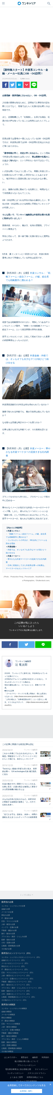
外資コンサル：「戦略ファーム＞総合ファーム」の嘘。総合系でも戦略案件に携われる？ (28, 276)
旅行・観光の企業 (8, 934)
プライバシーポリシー (26, 1065)
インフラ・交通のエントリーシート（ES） (17, 979)
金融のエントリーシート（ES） (13, 960)
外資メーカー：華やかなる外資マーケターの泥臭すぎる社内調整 (28, 452)
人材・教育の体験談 (9, 1027)
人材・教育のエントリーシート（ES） (16, 976)
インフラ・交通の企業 (9, 927)
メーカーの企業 (7, 912)
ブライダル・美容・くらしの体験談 (15, 1039)
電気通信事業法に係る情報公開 (18, 1069)
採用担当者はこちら (35, 1077)
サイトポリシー (41, 1069)
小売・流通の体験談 (9, 1045)
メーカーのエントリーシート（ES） (15, 963)
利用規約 (45, 1057)
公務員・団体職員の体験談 (11, 1048)
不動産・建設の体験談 (9, 1033)
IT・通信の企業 (7, 918)
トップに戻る (26, 895)
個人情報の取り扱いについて (26, 1061)
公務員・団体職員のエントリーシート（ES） (18, 997)
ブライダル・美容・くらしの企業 (14, 937)
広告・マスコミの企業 (9, 921)
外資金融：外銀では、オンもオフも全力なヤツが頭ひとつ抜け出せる (27, 359)
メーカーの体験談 (8, 1015)
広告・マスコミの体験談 (10, 1024)
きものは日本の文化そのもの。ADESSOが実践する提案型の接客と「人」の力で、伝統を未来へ (19, 802)
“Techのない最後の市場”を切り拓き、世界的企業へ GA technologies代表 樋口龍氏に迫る (19, 771)
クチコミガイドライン (37, 1073)
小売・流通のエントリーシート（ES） (16, 994)
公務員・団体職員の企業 (10, 946)
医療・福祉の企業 (8, 940)
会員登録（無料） (26, 1091)
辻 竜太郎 (21, 664)
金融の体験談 (6, 1012)
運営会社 (24, 1057)
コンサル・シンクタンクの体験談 (14, 1008)
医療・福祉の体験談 (9, 1042)
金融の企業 (5, 909)
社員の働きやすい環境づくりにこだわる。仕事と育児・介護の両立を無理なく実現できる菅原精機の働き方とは (19, 786)
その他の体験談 (7, 1051)
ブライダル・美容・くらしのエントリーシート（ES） (22, 988)
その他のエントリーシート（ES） (14, 1000)
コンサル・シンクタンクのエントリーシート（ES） (21, 957)
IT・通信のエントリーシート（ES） (15, 969)
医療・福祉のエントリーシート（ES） (16, 991)
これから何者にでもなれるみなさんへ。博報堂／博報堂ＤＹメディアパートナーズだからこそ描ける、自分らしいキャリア (19, 756)
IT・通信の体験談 (8, 1021)
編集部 (35, 1057)
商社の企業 (5, 915)
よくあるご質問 (16, 1077)
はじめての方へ (10, 1057)
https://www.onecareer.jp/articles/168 (29, 696)
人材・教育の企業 (8, 924)
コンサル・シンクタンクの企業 (13, 906)
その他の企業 (6, 949)
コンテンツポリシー (15, 1073)
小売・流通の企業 (8, 943)
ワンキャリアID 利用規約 (26, 1081)
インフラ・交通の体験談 (10, 1030)
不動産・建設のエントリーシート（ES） (17, 982)
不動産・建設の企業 (9, 930)
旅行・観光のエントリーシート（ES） (16, 985)
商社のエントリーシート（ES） (13, 966)
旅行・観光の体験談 (9, 1036)
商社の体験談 (6, 1018)
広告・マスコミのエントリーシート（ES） (17, 973)
